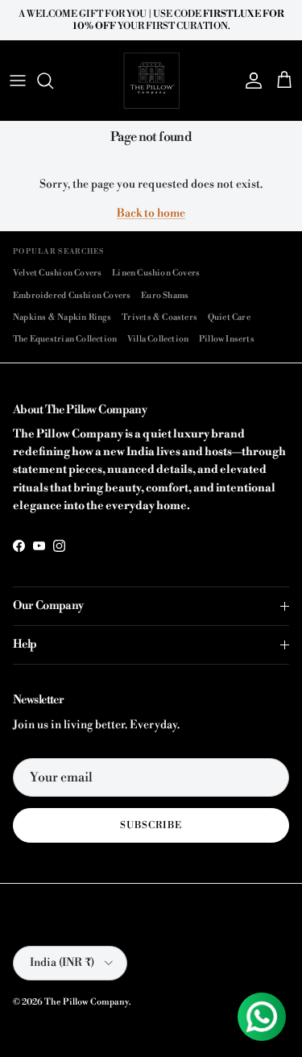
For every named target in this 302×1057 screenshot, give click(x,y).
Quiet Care (229, 317)
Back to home (151, 213)
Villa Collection (157, 339)
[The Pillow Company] (151, 80)
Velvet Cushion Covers (57, 272)
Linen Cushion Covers (156, 272)
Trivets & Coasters (159, 317)
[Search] (53, 80)
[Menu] (17, 80)
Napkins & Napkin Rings (62, 317)
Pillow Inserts (226, 339)
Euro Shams (164, 295)
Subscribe (151, 825)
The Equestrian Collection (65, 339)
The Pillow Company (86, 1002)
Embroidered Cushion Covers (72, 295)
